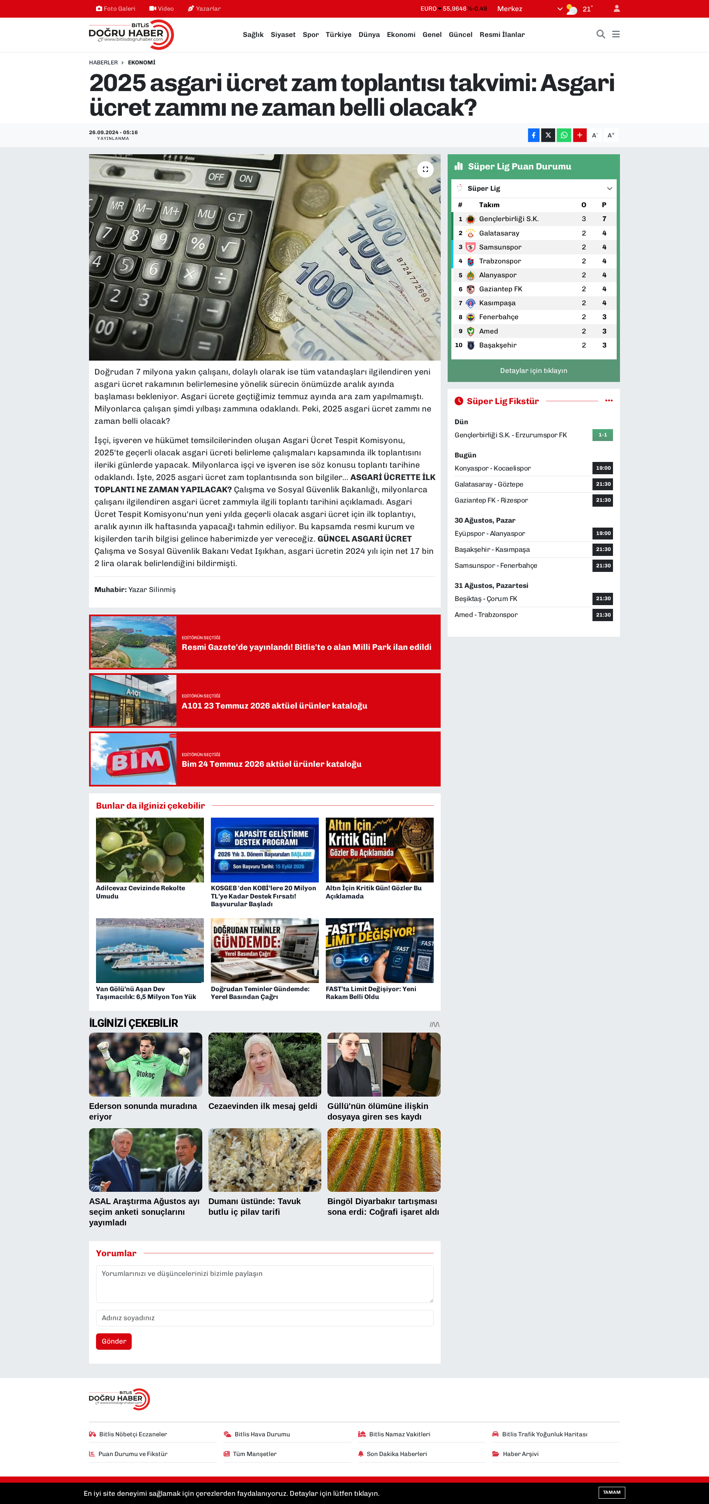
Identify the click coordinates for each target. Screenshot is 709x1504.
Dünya (369, 34)
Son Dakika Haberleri (397, 1454)
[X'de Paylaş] (548, 135)
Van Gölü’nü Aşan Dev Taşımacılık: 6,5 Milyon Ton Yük (146, 993)
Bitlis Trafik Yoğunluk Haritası (545, 1434)
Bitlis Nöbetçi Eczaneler (133, 1434)
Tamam (612, 1492)
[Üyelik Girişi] (613, 9)
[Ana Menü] (616, 35)
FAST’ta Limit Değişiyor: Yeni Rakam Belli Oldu (371, 993)
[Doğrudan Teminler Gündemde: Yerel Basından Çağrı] (265, 950)
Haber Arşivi (521, 1454)
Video (166, 8)
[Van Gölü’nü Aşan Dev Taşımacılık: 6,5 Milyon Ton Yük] (150, 950)
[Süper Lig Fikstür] (609, 401)
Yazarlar (208, 8)
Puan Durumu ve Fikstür (132, 1454)
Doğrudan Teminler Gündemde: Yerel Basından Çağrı (260, 993)
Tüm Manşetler (255, 1454)
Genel (432, 34)
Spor (311, 34)
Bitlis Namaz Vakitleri (399, 1434)
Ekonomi (401, 34)
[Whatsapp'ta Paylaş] (564, 135)
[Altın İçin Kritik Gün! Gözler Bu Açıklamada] (380, 850)
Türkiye (339, 34)
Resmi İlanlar (502, 34)
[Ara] (601, 35)
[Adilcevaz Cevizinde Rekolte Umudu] (150, 850)
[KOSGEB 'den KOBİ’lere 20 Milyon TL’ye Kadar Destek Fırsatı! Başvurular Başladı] (265, 850)
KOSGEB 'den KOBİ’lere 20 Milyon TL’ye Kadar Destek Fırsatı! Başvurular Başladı (263, 895)
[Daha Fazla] (580, 135)
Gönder (114, 1341)
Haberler (103, 62)
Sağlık (253, 34)
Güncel (461, 34)
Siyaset (283, 34)
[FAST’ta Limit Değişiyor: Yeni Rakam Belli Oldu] (380, 950)
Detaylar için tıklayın (533, 370)
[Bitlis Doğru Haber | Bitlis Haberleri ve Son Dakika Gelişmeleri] (132, 34)
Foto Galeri (119, 8)
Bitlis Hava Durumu (262, 1434)
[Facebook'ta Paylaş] (534, 135)
